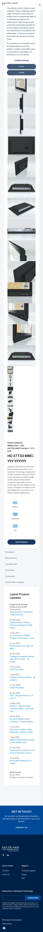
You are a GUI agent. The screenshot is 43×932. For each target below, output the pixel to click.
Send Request (21, 542)
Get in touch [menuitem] (7, 866)
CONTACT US (22, 827)
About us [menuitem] (5, 874)
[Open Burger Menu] (39, 5)
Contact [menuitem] (5, 871)
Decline (21, 72)
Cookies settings (21, 60)
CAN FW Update (17, 669)
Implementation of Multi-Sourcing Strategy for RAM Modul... (21, 625)
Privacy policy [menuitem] (7, 924)
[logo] (10, 849)
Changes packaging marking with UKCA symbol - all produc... (22, 659)
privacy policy (17, 908)
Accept (21, 66)
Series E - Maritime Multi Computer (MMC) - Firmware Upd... (22, 708)
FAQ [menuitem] (23, 878)
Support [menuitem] (25, 866)
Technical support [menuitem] (29, 871)
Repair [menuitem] (24, 874)
